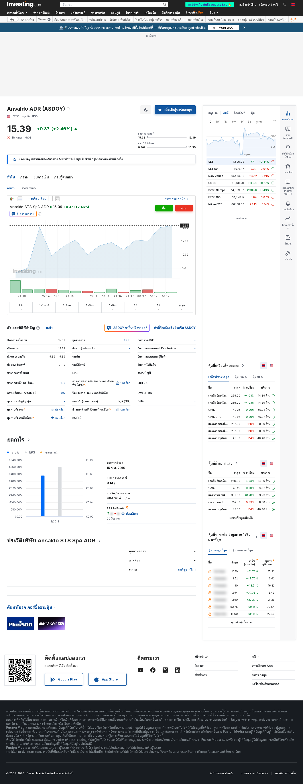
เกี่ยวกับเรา (202, 657)
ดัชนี (225, 113)
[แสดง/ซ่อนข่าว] (57, 198)
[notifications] (284, 4)
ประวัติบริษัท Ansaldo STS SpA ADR (51, 540)
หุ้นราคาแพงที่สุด (242, 550)
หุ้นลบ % (258, 377)
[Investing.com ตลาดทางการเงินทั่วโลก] (24, 4)
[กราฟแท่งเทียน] (11, 198)
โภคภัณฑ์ (239, 113)
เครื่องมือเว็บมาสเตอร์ (265, 684)
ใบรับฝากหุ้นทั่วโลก (121, 19)
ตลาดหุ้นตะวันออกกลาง (220, 19)
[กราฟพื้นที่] (20, 198)
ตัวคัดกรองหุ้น (171, 12)
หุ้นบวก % (241, 377)
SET (211, 161)
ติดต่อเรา (201, 675)
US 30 (212, 183)
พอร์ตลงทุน (259, 675)
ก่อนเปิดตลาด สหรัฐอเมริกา (70, 19)
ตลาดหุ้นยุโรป (196, 19)
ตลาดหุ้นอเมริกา (175, 19)
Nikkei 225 (215, 204)
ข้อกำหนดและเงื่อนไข (221, 773)
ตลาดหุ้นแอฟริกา (277, 19)
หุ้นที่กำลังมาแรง (220, 463)
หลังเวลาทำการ (97, 19)
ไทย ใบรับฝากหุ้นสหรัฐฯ (148, 19)
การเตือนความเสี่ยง (286, 773)
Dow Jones (215, 176)
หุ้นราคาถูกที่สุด (217, 550)
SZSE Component (219, 190)
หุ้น (12, 19)
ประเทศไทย (28, 19)
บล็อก (255, 657)
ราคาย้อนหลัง (29, 188)
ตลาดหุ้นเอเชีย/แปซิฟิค (251, 19)
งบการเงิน (41, 177)
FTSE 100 (214, 197)
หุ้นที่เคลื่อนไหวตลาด (223, 365)
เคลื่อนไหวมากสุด (218, 377)
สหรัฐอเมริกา (187, 569)
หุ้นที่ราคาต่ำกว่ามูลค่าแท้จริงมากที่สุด (229, 537)
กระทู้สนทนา (63, 177)
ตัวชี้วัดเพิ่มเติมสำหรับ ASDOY (175, 328)
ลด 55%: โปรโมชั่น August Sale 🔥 (209, 4)
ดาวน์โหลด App (262, 666)
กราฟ (24, 177)
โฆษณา (199, 666)
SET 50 (213, 168)
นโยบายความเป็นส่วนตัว (254, 773)
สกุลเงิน (213, 113)
